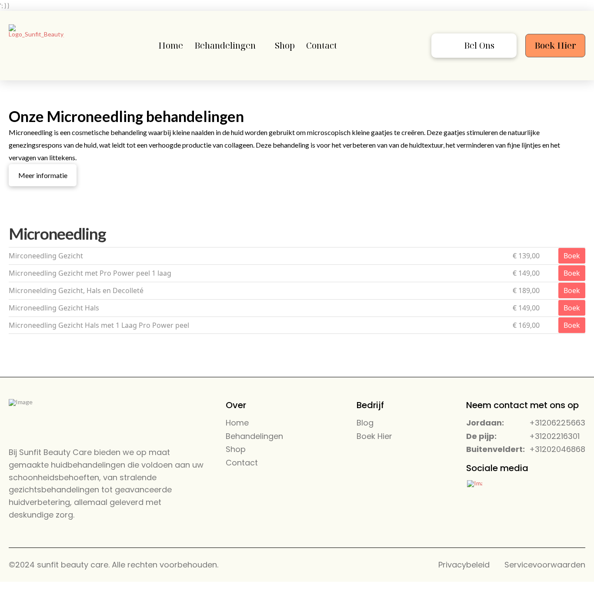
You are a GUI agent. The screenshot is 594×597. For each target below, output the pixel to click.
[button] (474, 45)
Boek (572, 256)
